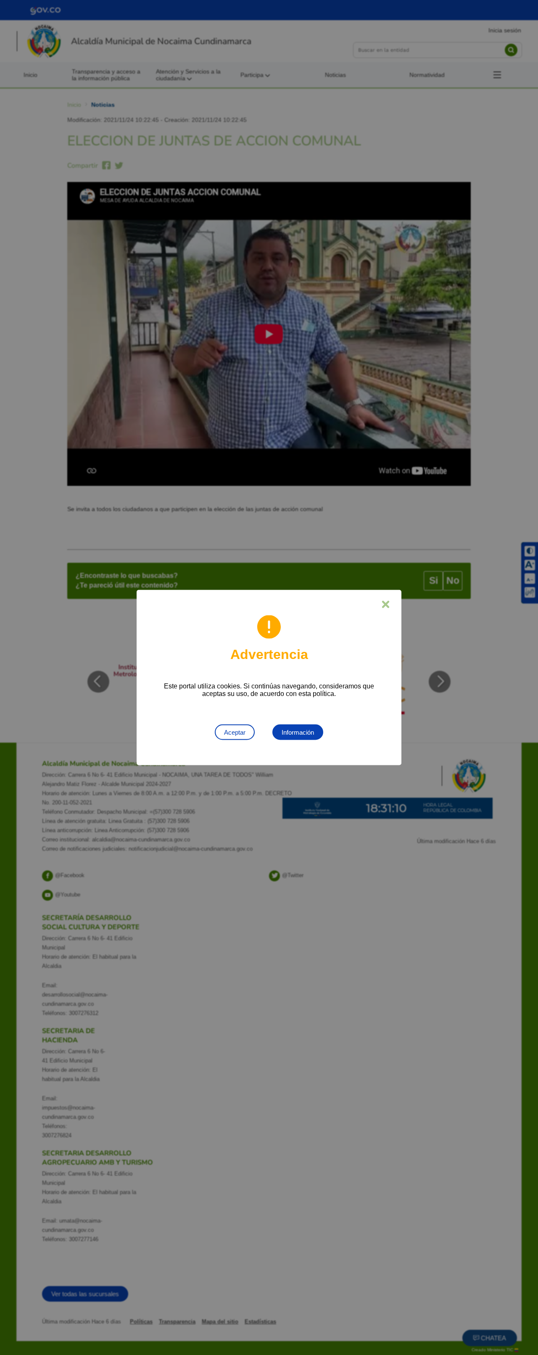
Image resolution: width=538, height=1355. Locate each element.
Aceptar (234, 732)
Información (298, 732)
